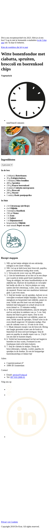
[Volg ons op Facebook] (9, 389)
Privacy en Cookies (9, 522)
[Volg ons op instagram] (9, 395)
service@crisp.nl (20, 375)
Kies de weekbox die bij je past (14, 47)
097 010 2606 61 (17, 377)
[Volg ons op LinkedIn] (27, 437)
